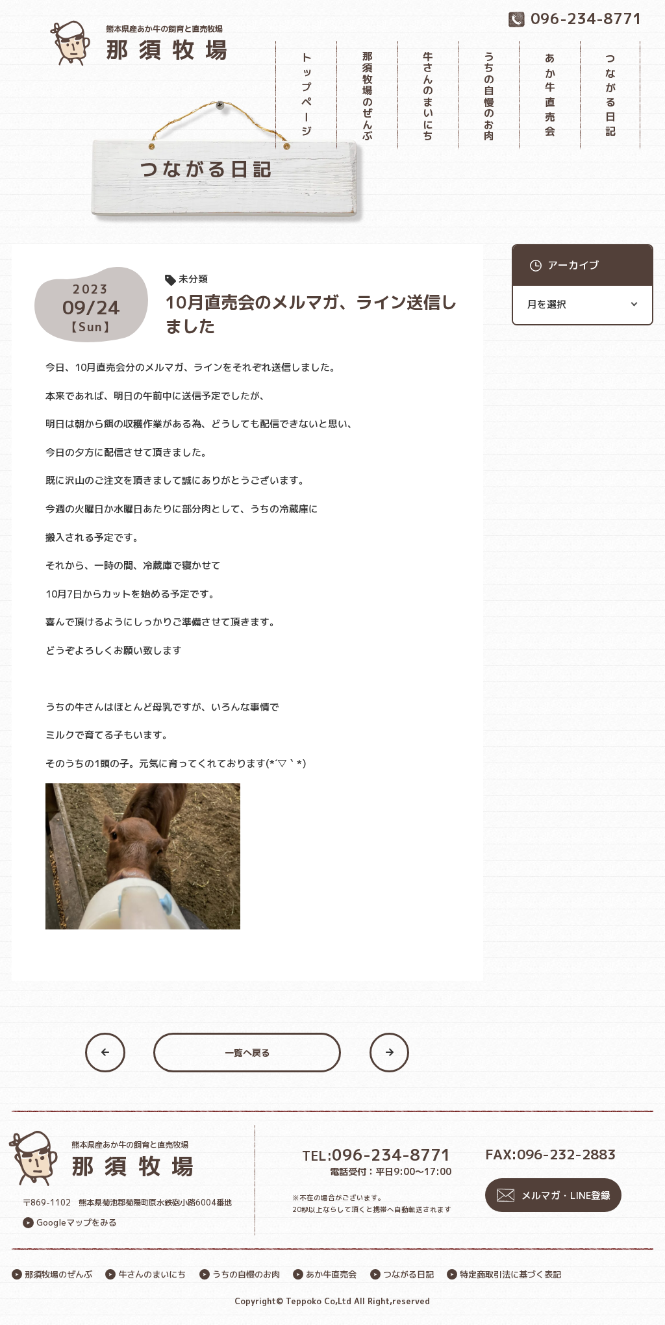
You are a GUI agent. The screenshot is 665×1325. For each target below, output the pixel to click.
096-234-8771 (376, 1155)
